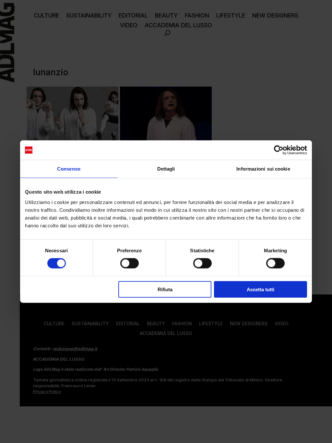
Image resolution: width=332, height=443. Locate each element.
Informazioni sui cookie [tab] (263, 169)
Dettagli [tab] (166, 169)
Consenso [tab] (68, 169)
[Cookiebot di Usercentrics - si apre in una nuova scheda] (278, 150)
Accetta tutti (260, 289)
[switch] (129, 263)
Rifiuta (165, 289)
